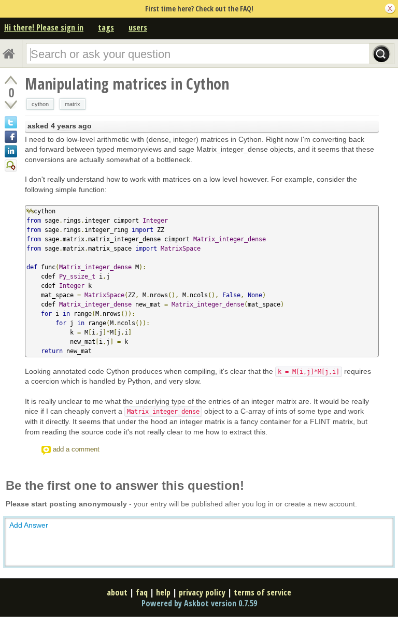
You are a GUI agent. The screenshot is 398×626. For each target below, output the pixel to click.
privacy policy (202, 592)
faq (142, 592)
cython (40, 104)
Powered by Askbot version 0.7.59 (199, 603)
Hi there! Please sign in (43, 27)
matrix (72, 104)
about (117, 592)
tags (106, 27)
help (163, 592)
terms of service (262, 592)
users (138, 27)
